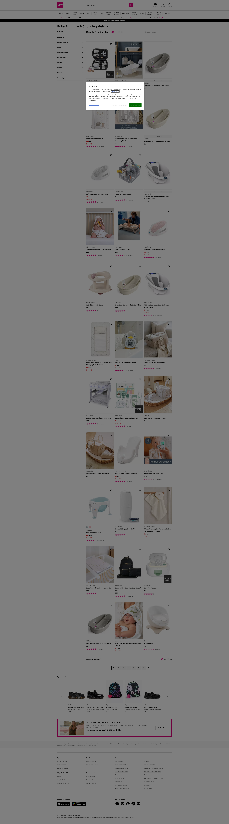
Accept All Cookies (135, 105)
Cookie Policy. (115, 91)
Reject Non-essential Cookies (119, 105)
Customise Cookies (94, 105)
